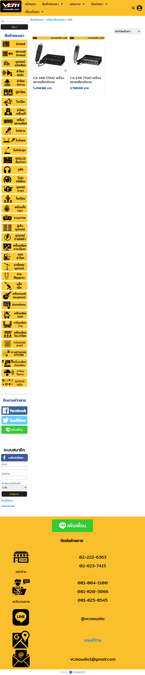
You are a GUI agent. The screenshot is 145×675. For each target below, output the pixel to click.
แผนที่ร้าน (92, 640)
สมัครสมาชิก (7, 506)
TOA (70, 20)
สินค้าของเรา (37, 20)
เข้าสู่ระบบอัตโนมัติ (11, 483)
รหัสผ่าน (6, 474)
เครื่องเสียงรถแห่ (55, 20)
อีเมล (4, 464)
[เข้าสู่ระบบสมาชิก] (139, 8)
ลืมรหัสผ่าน (7, 500)
